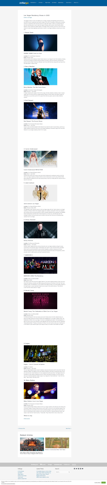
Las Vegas (30, 17)
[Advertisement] (44, 140)
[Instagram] (78, 468)
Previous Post (21, 428)
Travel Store (68, 2)
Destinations (33, 2)
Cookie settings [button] (98, 482)
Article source (27, 418)
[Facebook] (74, 468)
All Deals (40, 2)
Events (25, 17)
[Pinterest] (80, 468)
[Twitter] (76, 468)
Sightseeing (60, 2)
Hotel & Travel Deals (22, 475)
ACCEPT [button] (103, 482)
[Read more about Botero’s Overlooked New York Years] (57, 442)
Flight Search (20, 474)
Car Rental (54, 2)
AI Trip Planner (21, 471)
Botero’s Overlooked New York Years (55, 449)
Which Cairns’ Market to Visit (43, 477)
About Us (76, 2)
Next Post (68, 428)
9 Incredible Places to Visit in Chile (44, 471)
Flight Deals (47, 2)
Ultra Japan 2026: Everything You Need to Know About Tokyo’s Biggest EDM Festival (31, 453)
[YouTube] (82, 468)
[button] (36, 2)
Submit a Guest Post (22, 478)
